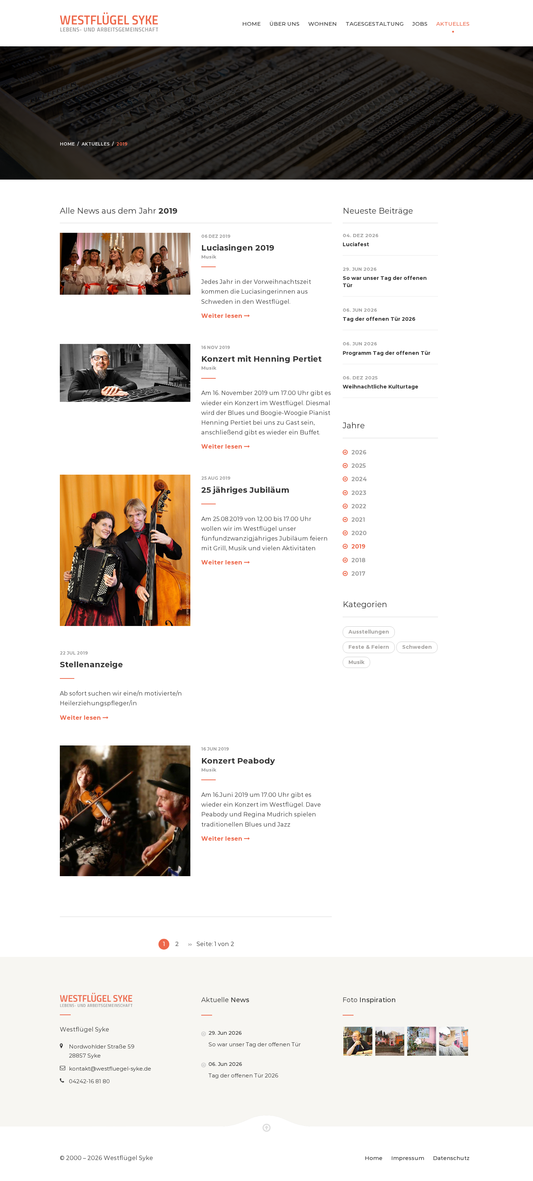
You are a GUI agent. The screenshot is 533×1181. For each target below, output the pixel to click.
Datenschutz (451, 1158)
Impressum (407, 1158)
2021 (358, 519)
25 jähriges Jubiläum (245, 490)
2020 (359, 533)
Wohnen (322, 23)
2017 (358, 573)
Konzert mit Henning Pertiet (261, 359)
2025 (358, 465)
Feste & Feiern (368, 647)
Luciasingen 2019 (237, 248)
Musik (208, 257)
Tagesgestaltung (375, 23)
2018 (358, 560)
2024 (359, 479)
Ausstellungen (368, 632)
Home (251, 23)
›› (190, 944)
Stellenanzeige (91, 664)
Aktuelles (453, 23)
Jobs (419, 23)
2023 (358, 492)
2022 (358, 506)
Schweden (417, 647)
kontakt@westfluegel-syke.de (110, 1068)
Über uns (284, 23)
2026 (359, 452)
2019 (121, 144)
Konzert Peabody (238, 761)
